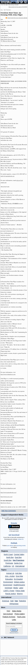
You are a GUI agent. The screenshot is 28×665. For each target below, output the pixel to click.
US (13, 566)
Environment (8, 582)
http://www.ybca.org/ (7, 39)
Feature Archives (9, 617)
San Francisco (7, 9)
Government (7, 585)
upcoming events (21, 545)
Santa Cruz (18, 563)
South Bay (8, 560)
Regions (4, 551)
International (19, 566)
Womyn (20, 594)
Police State (20, 591)
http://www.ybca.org (6, 503)
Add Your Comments (8, 511)
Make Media (16, 611)
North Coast (8, 554)
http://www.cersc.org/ (6, 497)
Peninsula (9, 563)
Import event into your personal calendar (17, 17)
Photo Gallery (20, 614)
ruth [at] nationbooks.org (7, 176)
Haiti (12, 601)
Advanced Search (14, 632)
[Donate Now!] (14, 526)
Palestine (22, 601)
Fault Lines (21, 617)
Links (14, 620)
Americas (5, 601)
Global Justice (19, 582)
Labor (21, 588)
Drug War (19, 576)
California (7, 566)
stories (10, 545)
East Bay (18, 557)
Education (9, 579)
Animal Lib (10, 573)
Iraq (2, 9)
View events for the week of (18, 7)
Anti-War (18, 573)
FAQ (8, 611)
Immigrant (8, 588)
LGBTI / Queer (8, 591)
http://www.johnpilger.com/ (8, 54)
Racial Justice (10, 594)
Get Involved (8, 614)
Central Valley (19, 554)
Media (15, 588)
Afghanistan (13, 604)
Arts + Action (10, 576)
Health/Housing (19, 585)
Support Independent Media (12, 515)
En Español (18, 579)
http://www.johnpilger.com (8, 374)
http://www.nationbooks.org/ (8, 492)
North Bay (10, 557)
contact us (20, 539)
